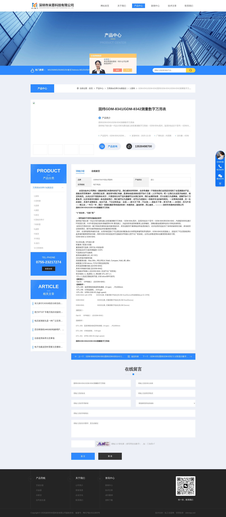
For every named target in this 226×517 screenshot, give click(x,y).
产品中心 (138, 6)
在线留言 (95, 171)
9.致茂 (36, 234)
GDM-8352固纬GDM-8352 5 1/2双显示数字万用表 (171, 356)
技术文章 (172, 6)
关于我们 (121, 6)
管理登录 (180, 513)
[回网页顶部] (220, 184)
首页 (91, 88)
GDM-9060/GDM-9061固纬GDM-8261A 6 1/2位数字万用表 (110, 356)
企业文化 (79, 495)
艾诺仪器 (40, 485)
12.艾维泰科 (38, 248)
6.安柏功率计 (39, 220)
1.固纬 (132, 88)
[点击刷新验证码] (103, 444)
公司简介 (79, 485)
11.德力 (37, 243)
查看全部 (48, 269)
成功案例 (109, 495)
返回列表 (135, 356)
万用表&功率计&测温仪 (116, 88)
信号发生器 (40, 500)
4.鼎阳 (36, 210)
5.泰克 (36, 215)
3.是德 (36, 206)
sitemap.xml (190, 513)
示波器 (39, 490)
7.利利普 (37, 224)
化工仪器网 (169, 513)
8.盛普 (36, 229)
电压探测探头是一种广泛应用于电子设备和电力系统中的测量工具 (49, 321)
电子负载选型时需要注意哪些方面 (49, 347)
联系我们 (189, 6)
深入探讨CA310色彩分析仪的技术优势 (49, 303)
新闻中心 (155, 6)
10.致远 (37, 238)
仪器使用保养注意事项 (44, 338)
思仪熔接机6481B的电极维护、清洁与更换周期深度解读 (49, 329)
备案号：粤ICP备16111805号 (87, 513)
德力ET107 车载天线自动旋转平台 (49, 312)
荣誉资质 (79, 490)
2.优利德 (37, 201)
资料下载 (109, 500)
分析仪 (39, 495)
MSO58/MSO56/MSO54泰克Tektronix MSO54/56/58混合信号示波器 (76, 70)
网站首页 (105, 6)
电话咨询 (220, 170)
